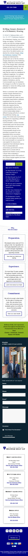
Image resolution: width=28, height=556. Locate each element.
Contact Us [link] (25, 551)
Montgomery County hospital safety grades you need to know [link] (13, 198)
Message (5, 407)
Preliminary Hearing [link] (18, 37)
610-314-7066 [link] (12, 7)
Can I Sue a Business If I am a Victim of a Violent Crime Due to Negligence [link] (14, 192)
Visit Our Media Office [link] (14, 517)
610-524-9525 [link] (14, 520)
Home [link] (1, 551)
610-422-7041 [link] (14, 503)
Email (4, 399)
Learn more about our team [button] (14, 285)
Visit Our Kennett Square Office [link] (14, 500)
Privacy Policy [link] (13, 551)
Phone (4, 391)
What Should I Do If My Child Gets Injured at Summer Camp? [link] (13, 172)
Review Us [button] (14, 538)
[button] (25, 7)
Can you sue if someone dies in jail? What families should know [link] (14, 185)
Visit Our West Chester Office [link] (14, 465)
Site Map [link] (19, 551)
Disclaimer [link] (6, 551)
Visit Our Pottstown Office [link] (14, 482)
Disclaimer (5, 426)
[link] (14, 2)
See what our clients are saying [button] (14, 257)
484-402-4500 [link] (14, 484)
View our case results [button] (14, 313)
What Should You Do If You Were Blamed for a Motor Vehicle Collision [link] (13, 179)
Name (4, 383)
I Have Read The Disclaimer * (13, 429)
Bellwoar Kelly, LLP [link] (16, 35)
